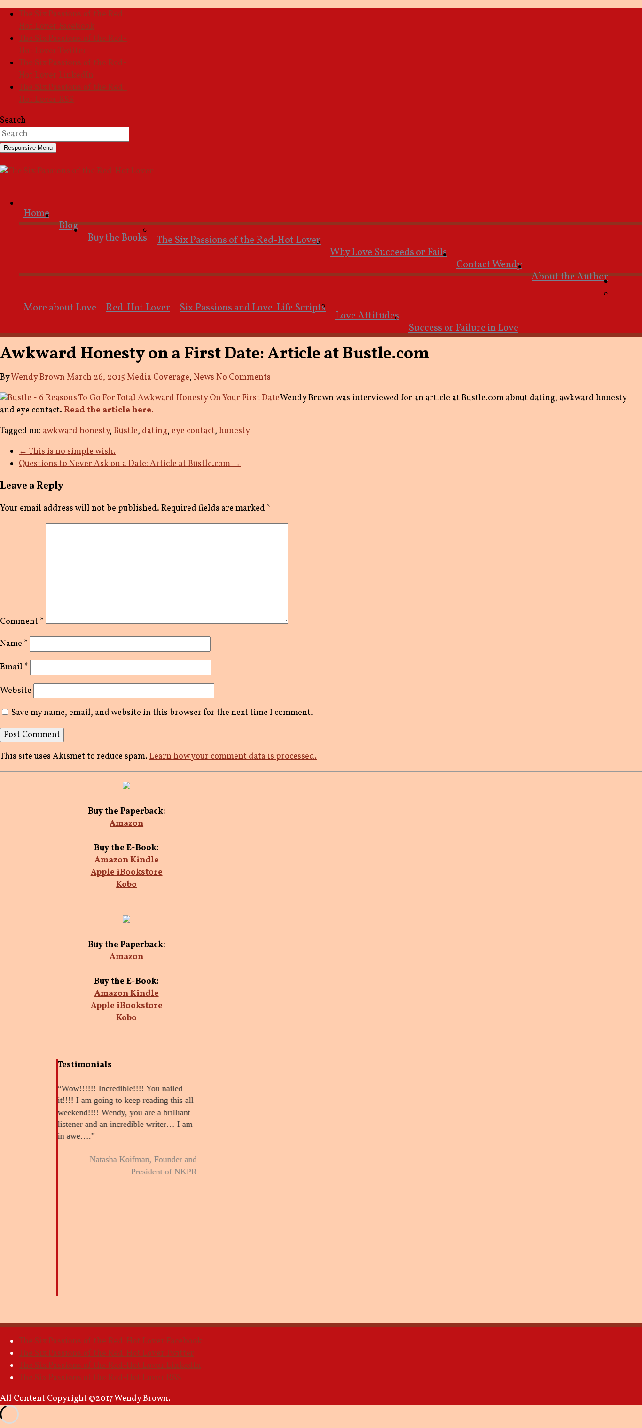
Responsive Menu (28, 147)
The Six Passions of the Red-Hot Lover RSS (73, 94)
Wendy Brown (38, 377)
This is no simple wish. (67, 452)
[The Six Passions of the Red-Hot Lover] (76, 171)
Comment (22, 622)
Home (36, 213)
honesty (234, 431)
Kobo (126, 885)
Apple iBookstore (127, 872)
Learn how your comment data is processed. (233, 756)
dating (154, 431)
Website (15, 691)
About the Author (570, 277)
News (204, 377)
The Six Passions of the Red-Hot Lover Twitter (73, 45)
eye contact (193, 431)
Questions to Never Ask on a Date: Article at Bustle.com (130, 464)
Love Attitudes (367, 316)
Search (13, 120)
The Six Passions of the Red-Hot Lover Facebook (73, 20)
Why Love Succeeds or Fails (388, 252)
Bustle (126, 431)
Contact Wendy (489, 265)
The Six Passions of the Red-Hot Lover (239, 240)
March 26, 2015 (96, 377)
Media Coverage (158, 377)
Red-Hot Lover (138, 308)
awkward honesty (76, 431)
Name (14, 644)
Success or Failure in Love (463, 328)
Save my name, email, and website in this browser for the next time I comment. (162, 713)
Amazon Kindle (126, 860)
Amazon (126, 824)
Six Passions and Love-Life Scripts (253, 308)
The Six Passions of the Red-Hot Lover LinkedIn (73, 69)
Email (14, 667)
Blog (68, 226)
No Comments (243, 377)
